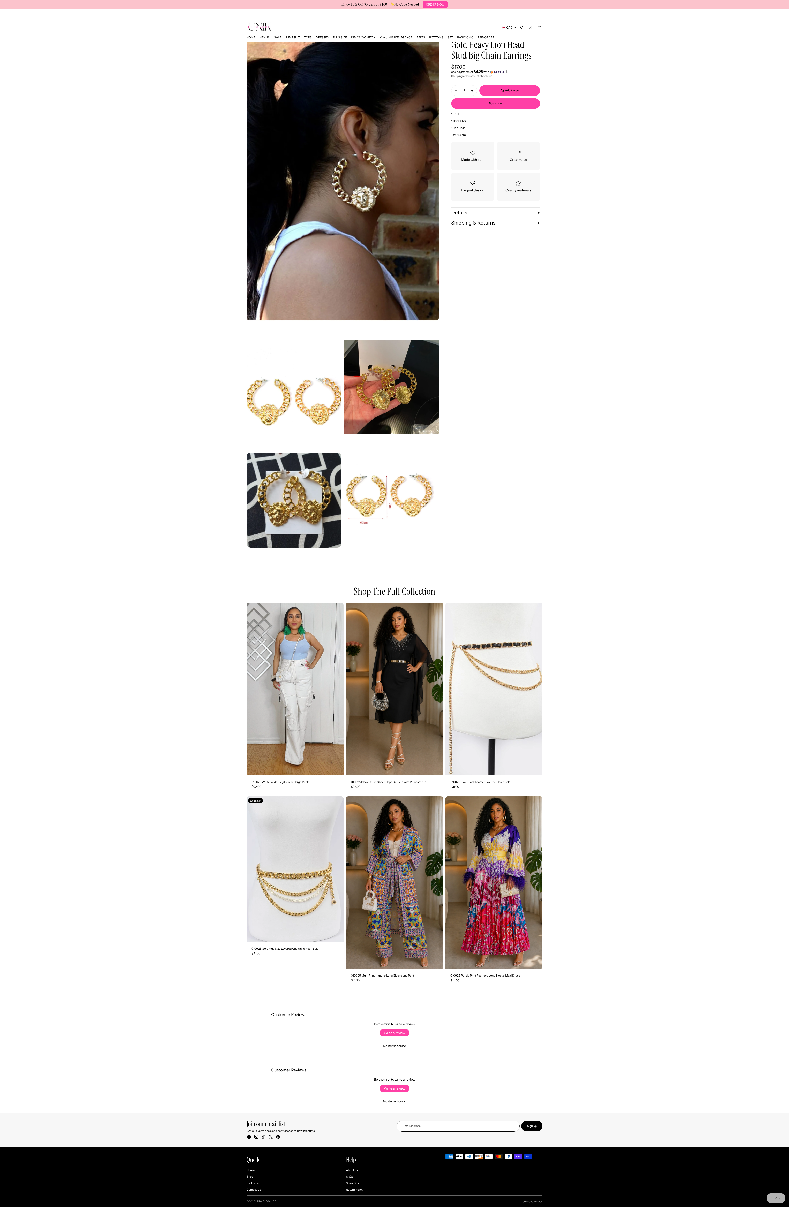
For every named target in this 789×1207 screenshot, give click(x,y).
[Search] (521, 27)
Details (459, 212)
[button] (495, 72)
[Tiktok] (263, 1136)
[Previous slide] (253, 688)
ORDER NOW (435, 4)
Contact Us (254, 1190)
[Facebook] (249, 1136)
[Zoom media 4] (294, 500)
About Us (352, 1170)
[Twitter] (270, 1136)
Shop (250, 1176)
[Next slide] (337, 688)
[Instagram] (256, 1136)
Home (251, 1170)
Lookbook (253, 1183)
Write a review (394, 1033)
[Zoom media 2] (294, 387)
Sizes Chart (353, 1183)
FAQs (349, 1176)
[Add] (536, 769)
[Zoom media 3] (391, 387)
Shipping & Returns (473, 223)
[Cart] (539, 27)
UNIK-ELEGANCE (265, 1201)
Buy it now (495, 103)
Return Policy (354, 1190)
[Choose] (337, 769)
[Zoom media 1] (343, 177)
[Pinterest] (278, 1136)
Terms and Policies (531, 1201)
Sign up (532, 1126)
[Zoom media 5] (391, 500)
